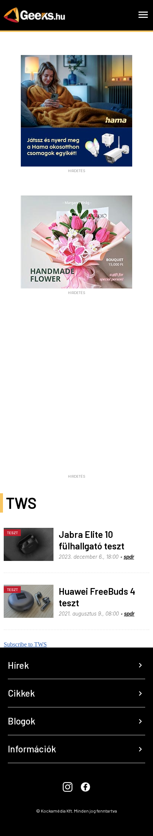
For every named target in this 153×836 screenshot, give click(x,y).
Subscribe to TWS (25, 644)
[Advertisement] (76, 394)
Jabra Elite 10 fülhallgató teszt (91, 540)
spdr (129, 557)
